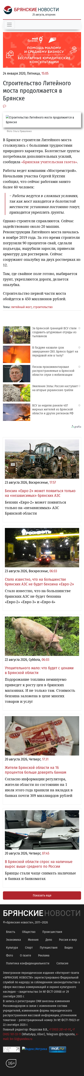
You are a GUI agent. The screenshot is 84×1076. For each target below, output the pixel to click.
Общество (28, 932)
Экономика (13, 940)
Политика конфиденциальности (27, 963)
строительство (43, 307)
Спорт (29, 947)
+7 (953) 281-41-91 (60, 1029)
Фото (9, 955)
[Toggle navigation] (9, 25)
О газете (25, 955)
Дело (49, 940)
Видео (68, 947)
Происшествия (52, 932)
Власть (10, 932)
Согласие (62, 963)
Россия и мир (68, 940)
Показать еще (42, 895)
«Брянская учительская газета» (49, 161)
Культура (12, 947)
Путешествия (48, 947)
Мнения (33, 940)
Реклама (43, 955)
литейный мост (21, 307)
